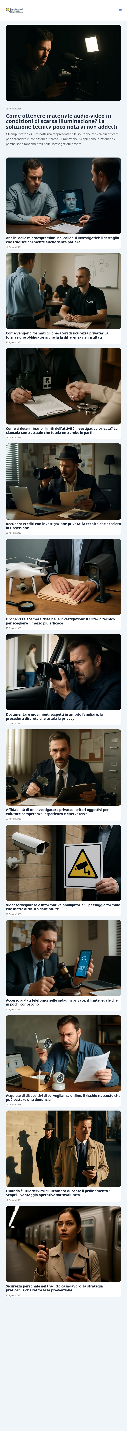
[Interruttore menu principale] (120, 10)
